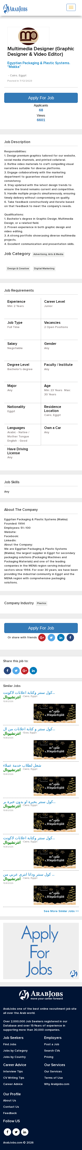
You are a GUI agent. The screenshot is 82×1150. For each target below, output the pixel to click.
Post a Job (51, 1044)
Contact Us (11, 1106)
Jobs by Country (14, 1057)
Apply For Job (41, 98)
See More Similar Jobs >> (61, 911)
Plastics (41, 603)
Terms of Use (53, 1077)
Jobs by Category (15, 1050)
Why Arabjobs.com (56, 1084)
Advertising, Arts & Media (48, 254)
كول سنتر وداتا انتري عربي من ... (28, 874)
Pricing (48, 1057)
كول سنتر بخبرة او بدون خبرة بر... (29, 802)
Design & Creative (18, 268)
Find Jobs (9, 1044)
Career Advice (13, 1084)
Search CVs (52, 1050)
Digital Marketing (44, 268)
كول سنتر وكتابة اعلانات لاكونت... (29, 693)
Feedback (10, 1113)
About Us (9, 1100)
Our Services (53, 1071)
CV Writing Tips (13, 1077)
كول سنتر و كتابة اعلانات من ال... (29, 729)
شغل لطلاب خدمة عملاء (22, 766)
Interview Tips (13, 1071)
